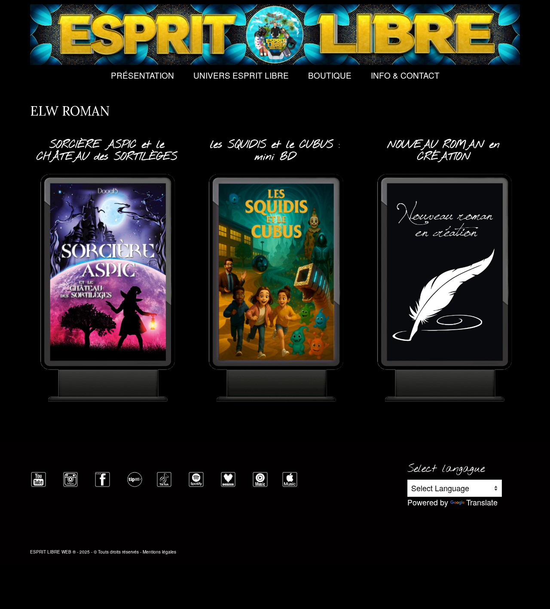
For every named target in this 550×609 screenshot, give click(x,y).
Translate (482, 502)
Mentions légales (159, 552)
